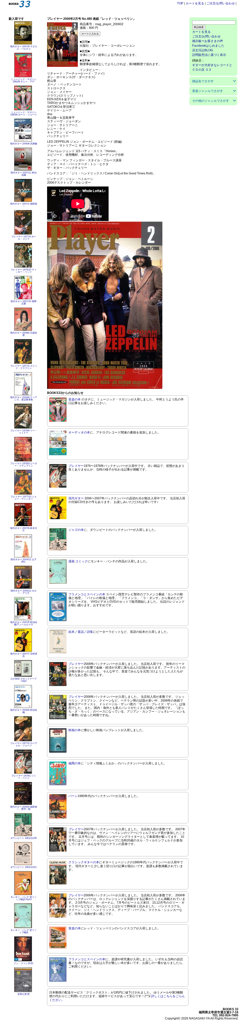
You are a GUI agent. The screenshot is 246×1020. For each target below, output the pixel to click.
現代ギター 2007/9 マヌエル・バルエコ (23, 47)
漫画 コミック (78, 561)
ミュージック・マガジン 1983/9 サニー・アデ (23, 80)
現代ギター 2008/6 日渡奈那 (23, 333)
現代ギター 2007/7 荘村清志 (23, 654)
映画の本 (74, 730)
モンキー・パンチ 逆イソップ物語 (24, 931)
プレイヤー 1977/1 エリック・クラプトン (23, 367)
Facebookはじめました (208, 45)
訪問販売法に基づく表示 (209, 54)
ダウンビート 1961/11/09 (23, 838)
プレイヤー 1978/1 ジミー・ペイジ (23, 776)
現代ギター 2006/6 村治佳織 (23, 711)
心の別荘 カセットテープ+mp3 (24, 679)
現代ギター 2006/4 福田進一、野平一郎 (23, 807)
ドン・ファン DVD (23, 963)
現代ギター (76, 498)
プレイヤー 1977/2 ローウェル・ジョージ (23, 744)
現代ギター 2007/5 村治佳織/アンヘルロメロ (23, 623)
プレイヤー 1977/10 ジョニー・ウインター (24, 497)
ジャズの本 (76, 529)
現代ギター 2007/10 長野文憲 (24, 302)
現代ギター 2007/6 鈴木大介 (23, 529)
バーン (73, 796)
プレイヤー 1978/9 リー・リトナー (23, 431)
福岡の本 (74, 763)
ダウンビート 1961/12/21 (23, 867)
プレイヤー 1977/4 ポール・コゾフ (23, 237)
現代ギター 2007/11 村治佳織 (24, 173)
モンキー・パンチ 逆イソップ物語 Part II (24, 898)
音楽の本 (74, 399)
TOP (180, 3)
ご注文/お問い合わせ (220, 3)
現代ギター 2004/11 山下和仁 (24, 560)
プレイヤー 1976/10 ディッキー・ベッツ (24, 270)
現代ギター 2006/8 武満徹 (23, 143)
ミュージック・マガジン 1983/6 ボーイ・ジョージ (23, 113)
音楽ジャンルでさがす (207, 91)
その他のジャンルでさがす (210, 100)
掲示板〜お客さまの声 (207, 41)
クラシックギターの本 (83, 862)
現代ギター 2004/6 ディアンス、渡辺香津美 (23, 398)
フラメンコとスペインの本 (86, 594)
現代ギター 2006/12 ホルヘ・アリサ (24, 591)
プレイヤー (76, 465)
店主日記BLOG (202, 50)
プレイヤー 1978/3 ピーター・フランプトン (23, 464)
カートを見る (195, 3)
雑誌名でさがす (203, 81)
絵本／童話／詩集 (80, 631)
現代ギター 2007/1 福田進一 (23, 204)
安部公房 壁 (23, 994)
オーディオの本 (79, 432)
